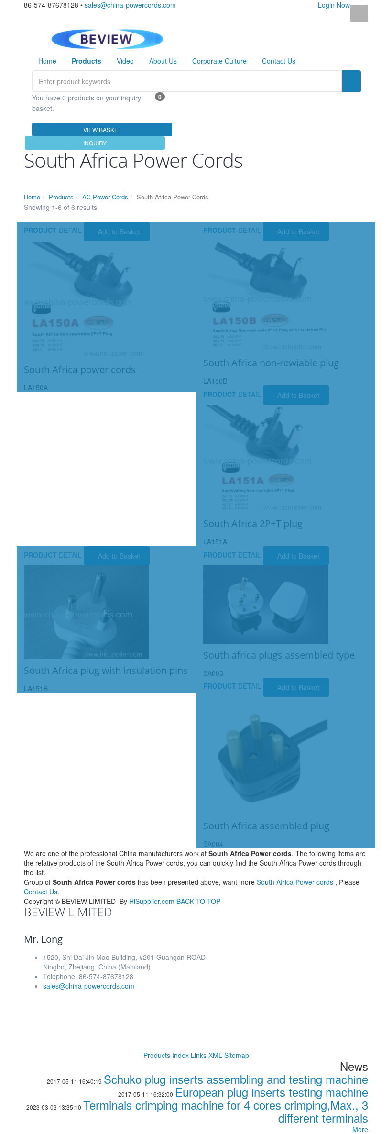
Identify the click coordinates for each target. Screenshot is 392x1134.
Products (61, 196)
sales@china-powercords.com (130, 5)
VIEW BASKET (102, 129)
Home (47, 61)
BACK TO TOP (198, 901)
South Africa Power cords (295, 882)
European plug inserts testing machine (271, 1091)
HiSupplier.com (151, 901)
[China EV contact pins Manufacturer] (107, 38)
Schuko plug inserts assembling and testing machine (236, 1078)
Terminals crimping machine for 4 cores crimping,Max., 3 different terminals (225, 1111)
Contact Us (278, 61)
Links (199, 1055)
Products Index (166, 1055)
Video (125, 61)
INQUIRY (95, 143)
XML (215, 1055)
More (360, 1129)
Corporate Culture (219, 61)
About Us (163, 61)
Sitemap (236, 1055)
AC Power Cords (105, 196)
